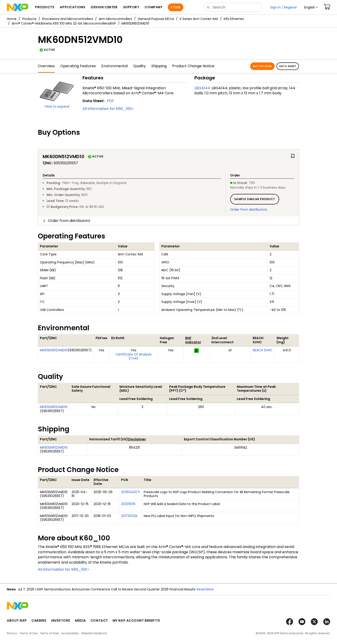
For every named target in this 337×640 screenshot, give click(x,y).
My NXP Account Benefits (136, 620)
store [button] (175, 7)
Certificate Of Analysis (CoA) (134, 356)
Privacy (12, 633)
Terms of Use (28, 633)
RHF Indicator (193, 340)
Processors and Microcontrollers (67, 19)
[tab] (168, 220)
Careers (39, 620)
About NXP (17, 620)
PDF (110, 100)
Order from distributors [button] (69, 220)
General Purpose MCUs (156, 19)
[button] (311, 7)
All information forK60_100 (107, 108)
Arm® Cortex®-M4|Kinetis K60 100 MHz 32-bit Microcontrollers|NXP (64, 23)
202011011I (128, 504)
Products (29, 19)
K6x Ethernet (234, 19)
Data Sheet (287, 66)
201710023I (129, 516)
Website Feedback (94, 633)
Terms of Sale (49, 633)
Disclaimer (137, 439)
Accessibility (70, 633)
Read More (205, 589)
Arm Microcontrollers (115, 19)
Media (80, 620)
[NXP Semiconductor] (17, 7)
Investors (60, 620)
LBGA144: (202, 88)
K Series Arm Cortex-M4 (199, 19)
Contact (99, 620)
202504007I (130, 492)
